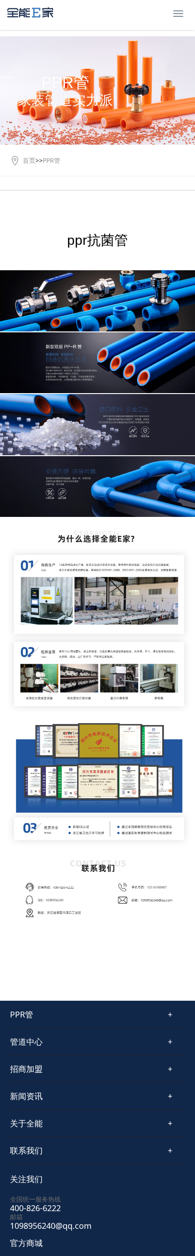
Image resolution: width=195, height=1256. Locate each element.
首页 (29, 160)
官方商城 (26, 1242)
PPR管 (51, 160)
